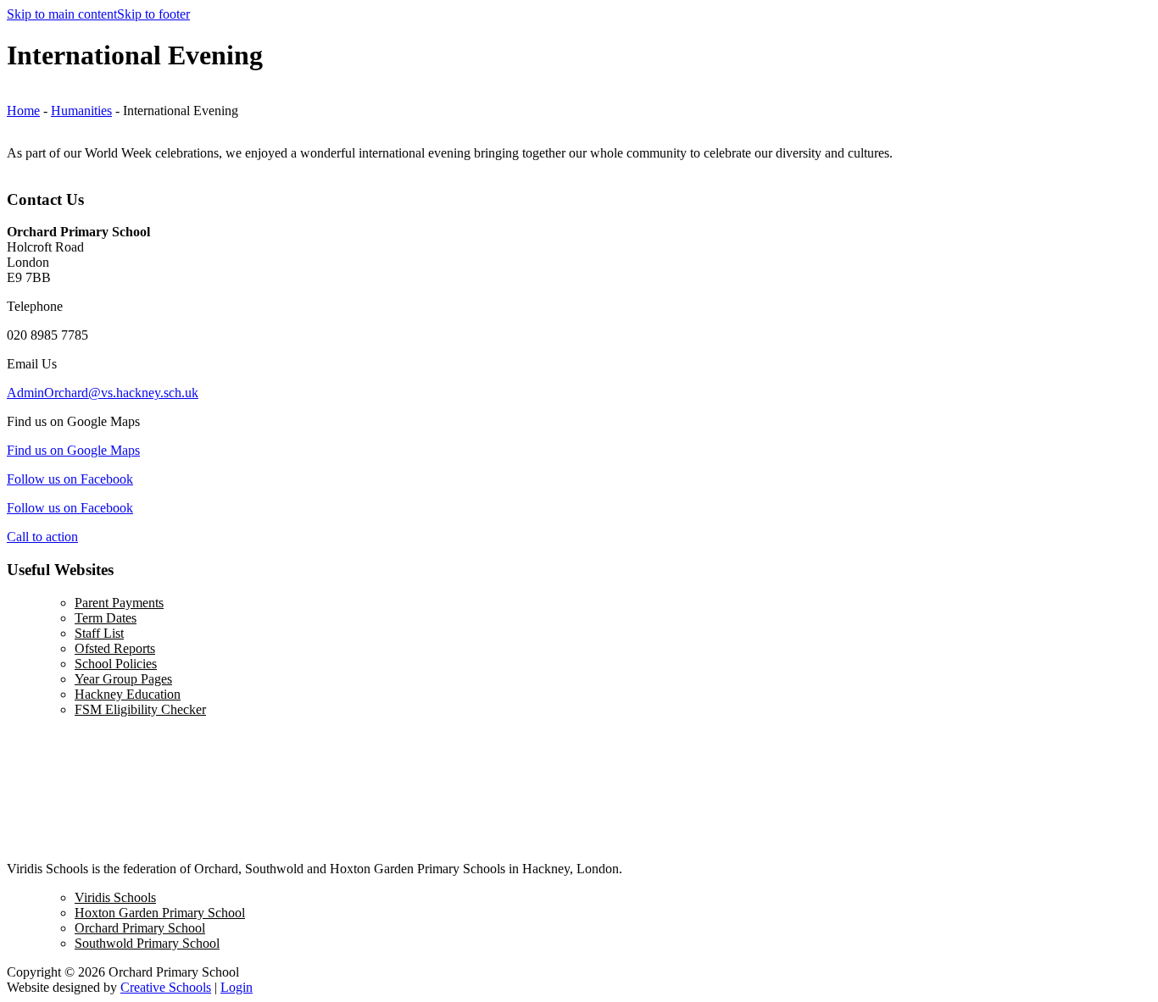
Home (23, 110)
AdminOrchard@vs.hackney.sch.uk (102, 392)
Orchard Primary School (140, 928)
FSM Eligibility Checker (140, 709)
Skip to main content (62, 14)
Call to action (42, 536)
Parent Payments (119, 602)
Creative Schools (165, 987)
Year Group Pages (123, 679)
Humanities (81, 110)
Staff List (99, 633)
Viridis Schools (115, 897)
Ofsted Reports (115, 648)
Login (236, 987)
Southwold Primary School (147, 943)
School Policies (116, 663)
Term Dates (105, 618)
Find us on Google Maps (73, 450)
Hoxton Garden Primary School (160, 912)
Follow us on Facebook (70, 479)
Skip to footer (153, 14)
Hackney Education (128, 694)
